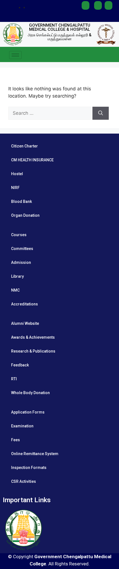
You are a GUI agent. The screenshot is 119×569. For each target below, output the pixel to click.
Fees (15, 440)
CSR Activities (23, 481)
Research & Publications (33, 351)
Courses (19, 235)
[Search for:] (50, 113)
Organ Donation (25, 215)
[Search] (100, 113)
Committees (22, 248)
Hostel (17, 174)
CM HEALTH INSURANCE (32, 160)
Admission (21, 262)
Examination (22, 426)
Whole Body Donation (30, 393)
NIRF (15, 187)
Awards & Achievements (33, 337)
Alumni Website (25, 323)
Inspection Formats (28, 467)
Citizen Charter (24, 146)
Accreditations (24, 304)
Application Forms (28, 412)
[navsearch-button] (112, 55)
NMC (15, 290)
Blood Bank (21, 201)
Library (17, 276)
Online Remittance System (34, 453)
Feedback (20, 365)
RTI (14, 379)
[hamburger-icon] (15, 55)
